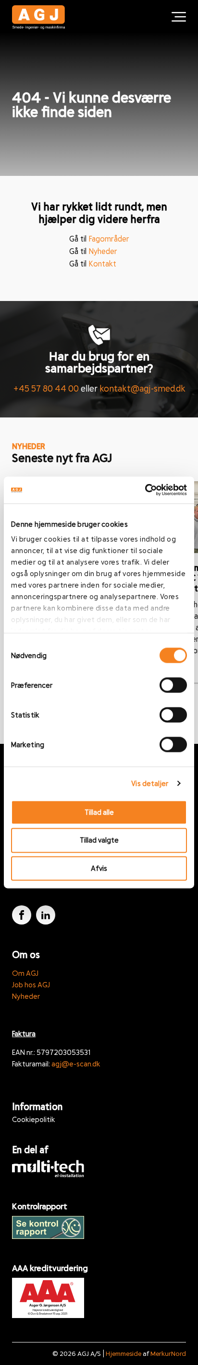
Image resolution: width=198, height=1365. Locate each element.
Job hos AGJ (31, 984)
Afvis (99, 868)
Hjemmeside (123, 1353)
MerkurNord (168, 1353)
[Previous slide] (154, 466)
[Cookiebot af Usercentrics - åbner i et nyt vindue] (145, 490)
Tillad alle (99, 812)
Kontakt (102, 263)
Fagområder (108, 238)
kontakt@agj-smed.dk (142, 388)
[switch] (173, 685)
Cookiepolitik (33, 1119)
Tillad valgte (99, 840)
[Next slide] (183, 466)
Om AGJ (25, 973)
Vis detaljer (149, 783)
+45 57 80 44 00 (46, 388)
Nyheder (102, 250)
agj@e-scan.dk (75, 1063)
